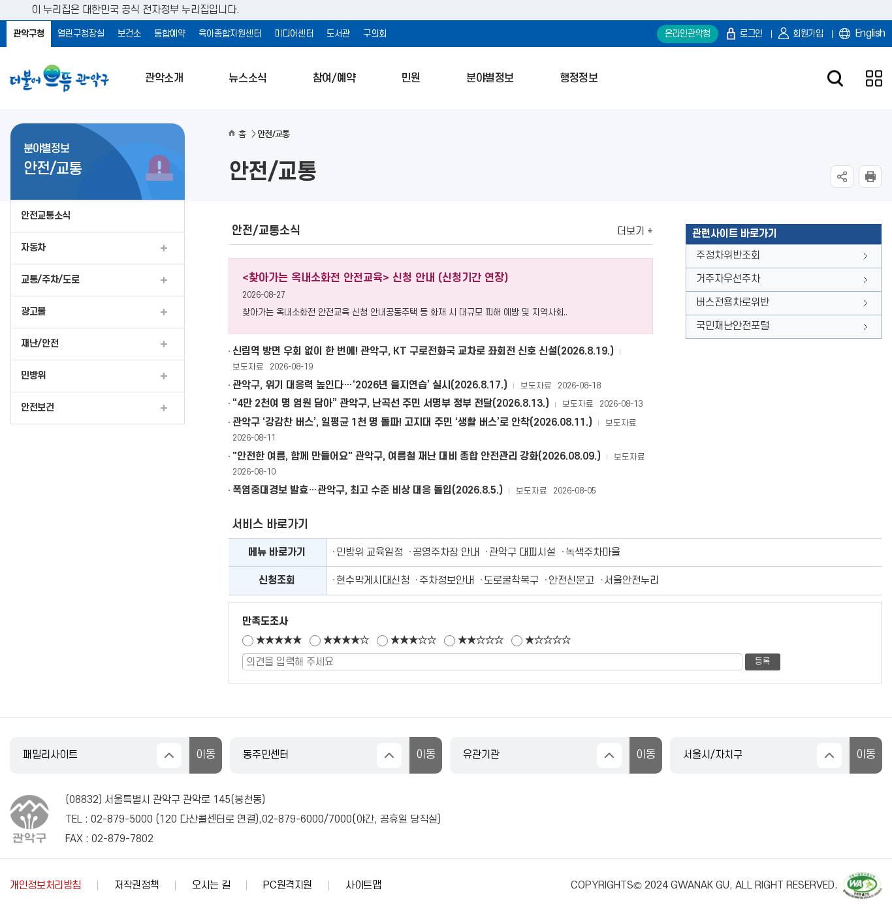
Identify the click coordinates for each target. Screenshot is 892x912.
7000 (340, 819)
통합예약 (169, 34)
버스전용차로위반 (732, 302)
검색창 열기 (835, 79)
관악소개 (164, 78)
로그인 (751, 34)
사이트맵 (363, 885)
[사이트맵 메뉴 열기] (874, 79)
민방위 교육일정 (369, 552)
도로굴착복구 (511, 580)
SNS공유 (842, 176)
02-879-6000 (293, 819)
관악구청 (28, 34)
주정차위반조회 (728, 255)
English (870, 33)
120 (168, 819)
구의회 (375, 34)
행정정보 (578, 78)
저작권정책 (136, 885)
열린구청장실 (80, 34)
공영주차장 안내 (446, 552)
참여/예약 (334, 78)
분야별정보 (490, 78)
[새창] (862, 878)
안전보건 (37, 407)
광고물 (33, 311)
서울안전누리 (631, 580)
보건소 (129, 34)
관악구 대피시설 (522, 552)
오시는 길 (211, 885)
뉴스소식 (247, 78)
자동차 (33, 247)
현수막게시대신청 (372, 580)
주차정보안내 (446, 580)
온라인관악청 (687, 34)
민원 (411, 78)
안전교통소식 (46, 215)
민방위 (33, 375)
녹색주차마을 (592, 552)
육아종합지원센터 (230, 34)
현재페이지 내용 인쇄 (870, 176)
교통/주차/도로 (50, 279)
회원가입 (808, 34)
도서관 (338, 34)
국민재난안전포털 (732, 326)
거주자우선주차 (728, 279)
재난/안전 (39, 343)
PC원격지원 (287, 885)
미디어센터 (293, 34)
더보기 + (635, 231)
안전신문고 (571, 580)
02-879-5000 (122, 819)
